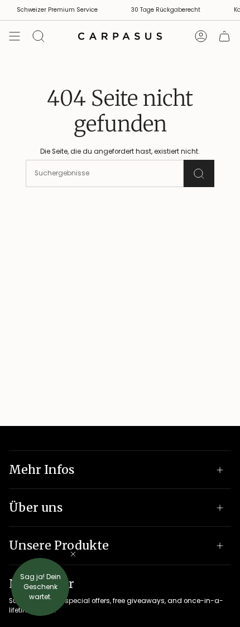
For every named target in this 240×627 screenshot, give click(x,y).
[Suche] (199, 173)
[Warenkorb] (224, 36)
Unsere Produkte (59, 545)
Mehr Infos (41, 469)
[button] (40, 587)
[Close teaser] (73, 554)
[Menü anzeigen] (14, 36)
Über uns (36, 507)
